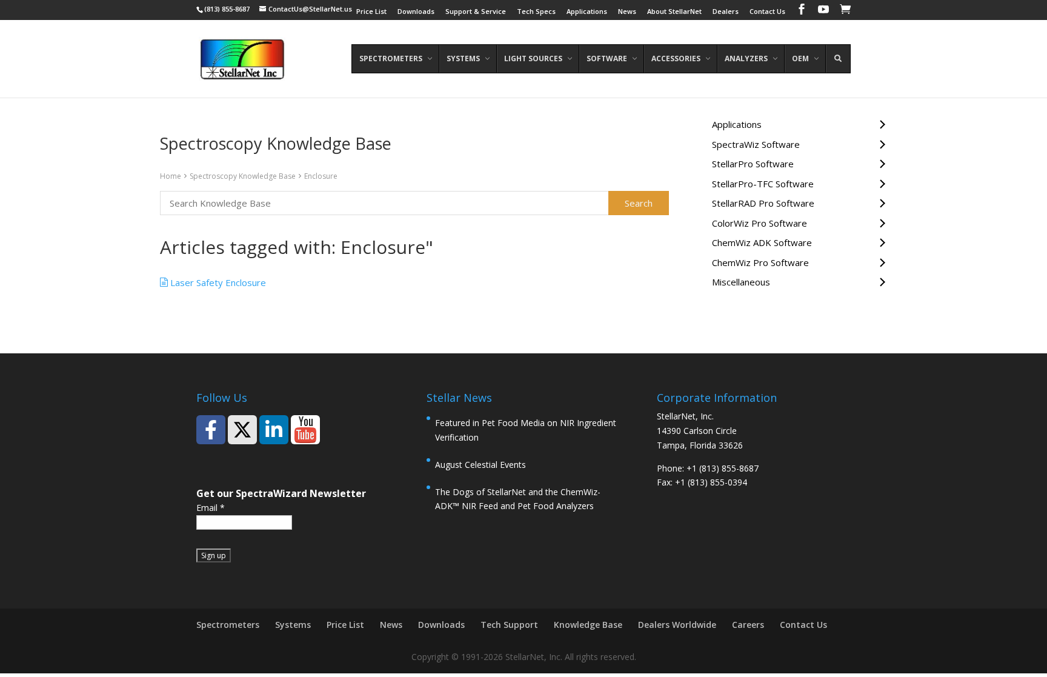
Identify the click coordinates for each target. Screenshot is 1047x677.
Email (210, 507)
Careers (748, 624)
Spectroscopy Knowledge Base (243, 176)
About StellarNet (674, 12)
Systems (293, 624)
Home (170, 176)
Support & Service (475, 12)
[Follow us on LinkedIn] (273, 429)
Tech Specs (536, 12)
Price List (371, 12)
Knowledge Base (588, 624)
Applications (587, 12)
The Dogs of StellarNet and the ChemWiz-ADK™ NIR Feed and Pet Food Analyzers (517, 499)
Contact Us (767, 12)
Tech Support (509, 624)
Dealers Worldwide (677, 624)
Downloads (415, 12)
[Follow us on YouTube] (305, 429)
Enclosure (320, 176)
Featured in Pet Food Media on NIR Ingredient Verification (525, 430)
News (627, 12)
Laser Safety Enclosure (217, 282)
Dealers (726, 12)
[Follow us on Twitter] (242, 429)
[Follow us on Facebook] (210, 429)
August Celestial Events (480, 464)
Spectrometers (227, 624)
